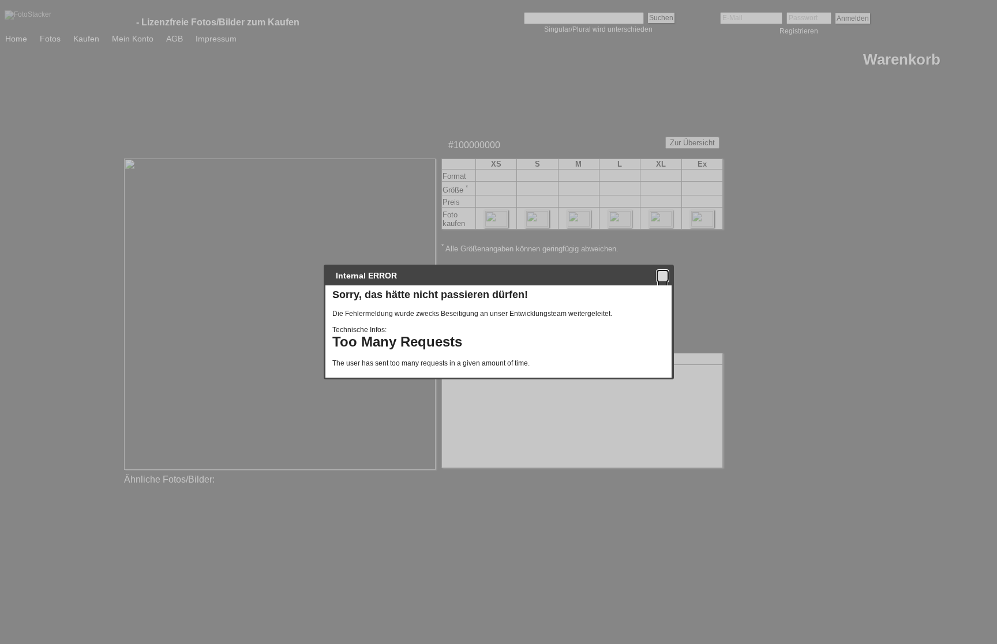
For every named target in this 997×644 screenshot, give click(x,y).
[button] (663, 275)
